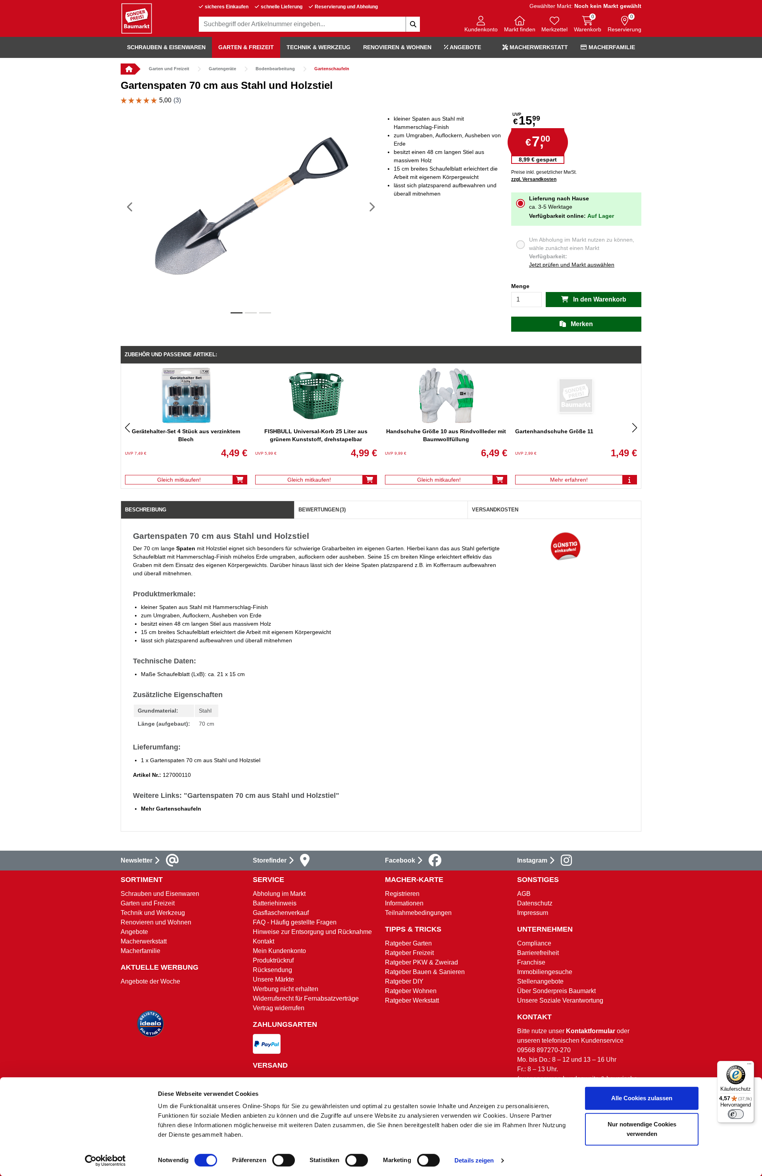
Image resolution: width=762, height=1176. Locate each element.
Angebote (464, 47)
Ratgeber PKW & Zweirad (421, 962)
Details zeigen (474, 1160)
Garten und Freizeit (169, 68)
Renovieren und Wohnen (156, 922)
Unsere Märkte (273, 979)
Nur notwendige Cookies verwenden (642, 1129)
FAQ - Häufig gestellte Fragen (295, 922)
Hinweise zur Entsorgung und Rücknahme (312, 931)
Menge (520, 286)
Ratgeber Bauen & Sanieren (425, 971)
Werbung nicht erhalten (285, 989)
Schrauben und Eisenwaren (160, 893)
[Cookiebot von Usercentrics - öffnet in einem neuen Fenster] (105, 1160)
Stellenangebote (540, 981)
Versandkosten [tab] (495, 510)
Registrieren (402, 893)
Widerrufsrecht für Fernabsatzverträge (306, 998)
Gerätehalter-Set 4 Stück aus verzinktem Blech (186, 435)
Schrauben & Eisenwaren (166, 47)
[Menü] (749, 1065)
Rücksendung (272, 970)
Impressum (532, 912)
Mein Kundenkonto (279, 950)
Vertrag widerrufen (278, 1008)
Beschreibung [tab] (145, 510)
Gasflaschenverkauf (281, 912)
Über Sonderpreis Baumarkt (556, 991)
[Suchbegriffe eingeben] (413, 24)
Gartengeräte (222, 68)
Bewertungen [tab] (322, 510)
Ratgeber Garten (408, 943)
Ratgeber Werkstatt (412, 1000)
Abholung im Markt (279, 893)
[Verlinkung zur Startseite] (128, 69)
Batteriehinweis (274, 903)
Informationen (404, 903)
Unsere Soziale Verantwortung (560, 1000)
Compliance (534, 943)
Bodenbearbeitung (275, 68)
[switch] (283, 1160)
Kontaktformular (590, 1031)
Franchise (531, 962)
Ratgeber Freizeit (409, 952)
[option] (251, 206)
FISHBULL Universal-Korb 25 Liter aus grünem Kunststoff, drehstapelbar (316, 435)
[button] (481, 25)
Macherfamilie (611, 47)
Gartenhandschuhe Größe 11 (554, 431)
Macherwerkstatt (538, 47)
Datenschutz (534, 903)
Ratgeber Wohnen (411, 991)
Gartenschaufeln (331, 68)
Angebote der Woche (150, 981)
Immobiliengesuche (544, 971)
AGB (524, 893)
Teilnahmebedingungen (418, 912)
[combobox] (309, 24)
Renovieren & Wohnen (397, 47)
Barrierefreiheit (538, 952)
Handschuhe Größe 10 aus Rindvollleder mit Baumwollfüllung (446, 435)
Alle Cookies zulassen (641, 1098)
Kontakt (263, 941)
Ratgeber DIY (404, 981)
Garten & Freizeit (246, 47)
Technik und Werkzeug (153, 912)
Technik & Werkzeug (318, 47)
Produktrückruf (273, 960)
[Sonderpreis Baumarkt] (136, 18)
